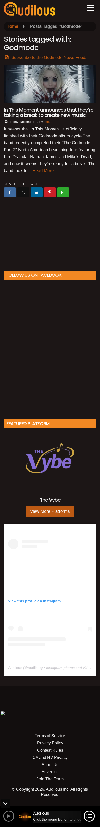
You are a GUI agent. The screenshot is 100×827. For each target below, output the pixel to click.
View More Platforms (50, 511)
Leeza (48, 122)
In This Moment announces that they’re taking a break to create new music (48, 112)
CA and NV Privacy (50, 757)
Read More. (44, 170)
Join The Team (50, 779)
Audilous (15, 668)
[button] (90, 8)
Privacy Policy (50, 743)
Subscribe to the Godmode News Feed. (48, 57)
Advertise (50, 772)
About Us (50, 764)
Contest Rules (50, 750)
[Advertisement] (50, 232)
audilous (35, 668)
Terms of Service (50, 736)
